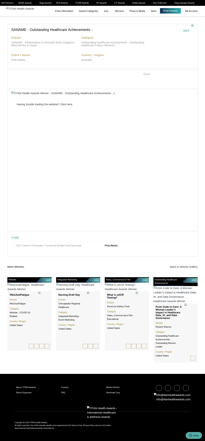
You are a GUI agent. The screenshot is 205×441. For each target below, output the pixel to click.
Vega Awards (45, 3)
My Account (191, 11)
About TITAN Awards (26, 387)
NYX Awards (62, 3)
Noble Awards (139, 3)
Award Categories (88, 11)
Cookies (107, 425)
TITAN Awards (82, 3)
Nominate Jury (113, 392)
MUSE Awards (25, 3)
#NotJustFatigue (19, 294)
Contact (64, 387)
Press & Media (137, 11)
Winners (119, 11)
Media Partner (113, 387)
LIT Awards (119, 3)
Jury (106, 11)
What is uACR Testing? (115, 296)
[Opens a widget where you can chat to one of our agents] (193, 435)
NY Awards (101, 3)
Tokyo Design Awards (184, 3)
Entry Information (64, 11)
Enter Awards (170, 10)
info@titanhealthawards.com (173, 399)
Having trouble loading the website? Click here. (44, 104)
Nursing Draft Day (69, 294)
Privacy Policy (88, 425)
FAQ (63, 392)
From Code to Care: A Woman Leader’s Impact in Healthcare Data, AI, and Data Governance (168, 312)
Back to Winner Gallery (183, 266)
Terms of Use (76, 425)
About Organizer (24, 392)
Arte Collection (160, 3)
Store (154, 11)
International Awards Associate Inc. (40, 428)
